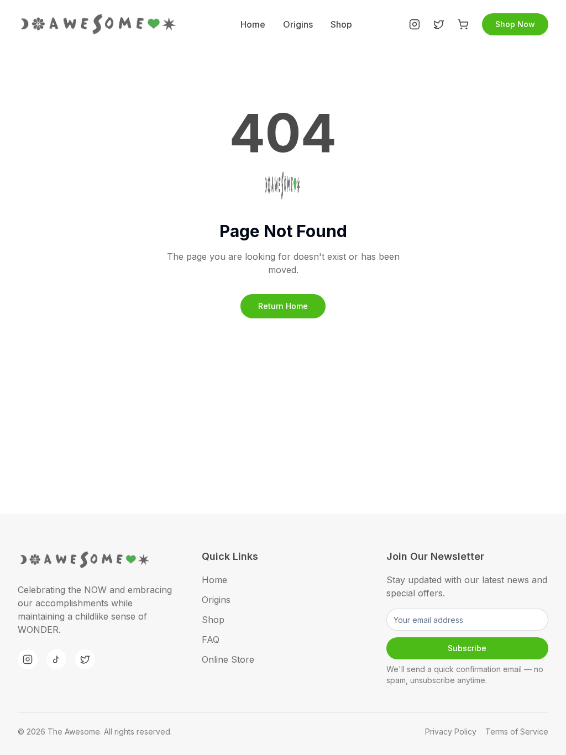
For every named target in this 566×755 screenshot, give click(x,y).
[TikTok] (56, 659)
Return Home (283, 306)
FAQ (210, 639)
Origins (298, 24)
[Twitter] (438, 24)
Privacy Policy (450, 731)
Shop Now (515, 24)
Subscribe (467, 648)
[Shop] (463, 24)
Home (252, 24)
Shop (341, 24)
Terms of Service (516, 731)
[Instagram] (414, 24)
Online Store (228, 659)
